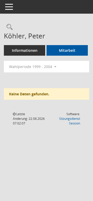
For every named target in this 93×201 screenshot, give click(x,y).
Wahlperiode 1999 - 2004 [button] (31, 66)
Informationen (24, 50)
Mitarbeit (67, 50)
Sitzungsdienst (69, 120)
